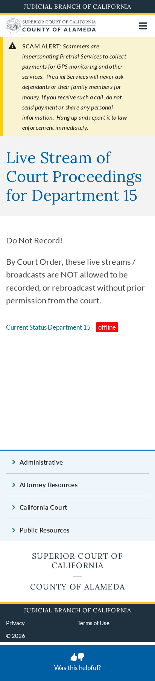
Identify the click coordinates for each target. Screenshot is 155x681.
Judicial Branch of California (77, 6)
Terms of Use (93, 623)
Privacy (15, 623)
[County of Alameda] (51, 30)
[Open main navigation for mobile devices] (143, 26)
